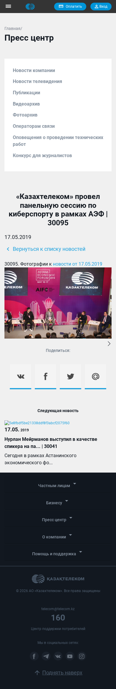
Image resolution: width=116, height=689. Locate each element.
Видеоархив (26, 104)
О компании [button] (58, 535)
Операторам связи (34, 126)
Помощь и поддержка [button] (58, 552)
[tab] (58, 484)
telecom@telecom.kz (58, 609)
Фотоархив (25, 115)
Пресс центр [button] (58, 518)
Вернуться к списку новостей (44, 249)
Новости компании (34, 70)
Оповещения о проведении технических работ (58, 141)
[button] (109, 344)
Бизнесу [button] (58, 501)
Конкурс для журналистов (42, 155)
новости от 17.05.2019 (77, 264)
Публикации (26, 92)
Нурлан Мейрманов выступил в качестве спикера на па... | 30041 (50, 442)
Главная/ (13, 28)
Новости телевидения (37, 81)
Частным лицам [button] (58, 484)
